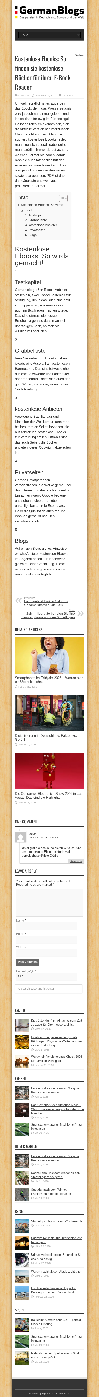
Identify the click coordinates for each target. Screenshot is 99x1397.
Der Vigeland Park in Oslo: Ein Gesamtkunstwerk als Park (46, 601)
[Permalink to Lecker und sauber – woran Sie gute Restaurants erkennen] (22, 1099)
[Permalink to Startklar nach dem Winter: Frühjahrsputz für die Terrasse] (22, 1200)
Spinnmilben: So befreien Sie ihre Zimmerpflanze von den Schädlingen (48, 614)
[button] (61, 198)
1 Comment (68, 95)
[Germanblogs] (49, 15)
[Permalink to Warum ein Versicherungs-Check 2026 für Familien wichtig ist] (22, 1067)
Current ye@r (26, 971)
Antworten (76, 861)
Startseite (34, 1393)
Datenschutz (63, 1393)
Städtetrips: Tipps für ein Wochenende (56, 1221)
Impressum (47, 1393)
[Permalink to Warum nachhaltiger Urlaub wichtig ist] (22, 1282)
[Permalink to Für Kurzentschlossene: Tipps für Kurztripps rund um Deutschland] (22, 1299)
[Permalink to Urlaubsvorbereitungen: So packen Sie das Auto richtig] (22, 1265)
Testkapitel (36, 215)
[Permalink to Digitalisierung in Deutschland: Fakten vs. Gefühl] (49, 730)
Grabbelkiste (38, 220)
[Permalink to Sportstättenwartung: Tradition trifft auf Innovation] (22, 1135)
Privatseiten (37, 230)
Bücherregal (59, 119)
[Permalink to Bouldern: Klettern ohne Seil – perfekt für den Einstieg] (22, 1330)
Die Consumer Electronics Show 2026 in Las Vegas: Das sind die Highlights (48, 795)
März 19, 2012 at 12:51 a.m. (44, 837)
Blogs (33, 235)
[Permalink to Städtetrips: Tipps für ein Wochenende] (22, 1232)
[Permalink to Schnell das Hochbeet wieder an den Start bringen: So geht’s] (22, 1183)
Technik (25, 95)
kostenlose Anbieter (43, 225)
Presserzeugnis (59, 108)
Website (21, 947)
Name (20, 920)
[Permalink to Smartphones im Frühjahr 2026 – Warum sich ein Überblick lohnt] (49, 672)
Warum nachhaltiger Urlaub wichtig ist (56, 1271)
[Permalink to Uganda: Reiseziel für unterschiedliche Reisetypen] (22, 1249)
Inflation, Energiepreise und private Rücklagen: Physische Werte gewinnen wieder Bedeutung (57, 1041)
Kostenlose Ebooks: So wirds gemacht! (42, 207)
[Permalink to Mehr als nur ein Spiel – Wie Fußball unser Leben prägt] (22, 1364)
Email (20, 934)
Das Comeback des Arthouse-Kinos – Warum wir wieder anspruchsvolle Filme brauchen (57, 1109)
